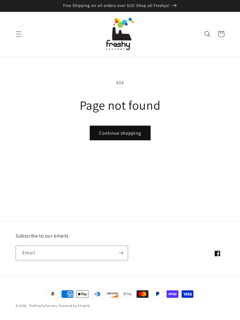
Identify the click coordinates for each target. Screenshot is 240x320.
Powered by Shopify (74, 305)
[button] (19, 34)
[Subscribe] (121, 253)
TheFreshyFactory (43, 305)
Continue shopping (120, 133)
